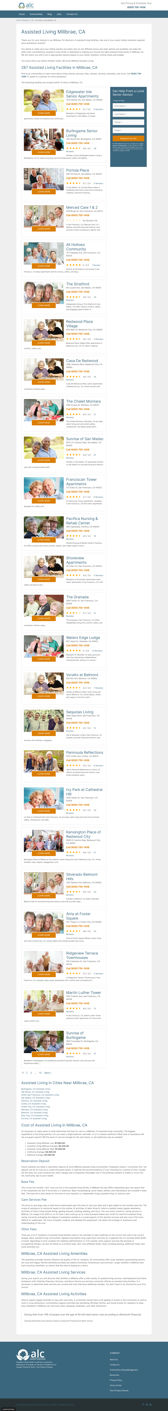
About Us (114, 1359)
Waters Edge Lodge (83, 637)
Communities (36, 14)
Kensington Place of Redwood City (83, 834)
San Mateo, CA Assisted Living (35, 1098)
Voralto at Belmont (82, 675)
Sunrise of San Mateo (84, 439)
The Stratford (77, 284)
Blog (49, 14)
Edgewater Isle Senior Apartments (82, 93)
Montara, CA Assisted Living (34, 1109)
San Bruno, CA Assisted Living (35, 1092)
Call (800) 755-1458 (77, 104)
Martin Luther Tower (83, 992)
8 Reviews (98, 765)
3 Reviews (98, 183)
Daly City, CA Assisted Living (34, 1115)
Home (22, 14)
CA (32, 20)
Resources (114, 1375)
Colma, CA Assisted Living (33, 1103)
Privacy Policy (123, 145)
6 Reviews (98, 109)
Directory (26, 20)
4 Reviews (98, 339)
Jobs (59, 14)
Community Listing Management (124, 1370)
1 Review (96, 265)
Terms (32, 1367)
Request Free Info (128, 138)
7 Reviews (98, 688)
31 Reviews (97, 650)
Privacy (25, 1367)
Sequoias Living (79, 712)
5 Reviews (98, 575)
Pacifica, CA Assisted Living (34, 1100)
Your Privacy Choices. (44, 1367)
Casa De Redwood (82, 360)
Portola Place (77, 170)
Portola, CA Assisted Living (34, 1118)
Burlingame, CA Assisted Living (35, 1089)
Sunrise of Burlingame (76, 1035)
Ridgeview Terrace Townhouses (82, 955)
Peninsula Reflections (84, 752)
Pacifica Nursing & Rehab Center (82, 520)
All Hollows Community (76, 246)
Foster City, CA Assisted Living (35, 1106)
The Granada (77, 597)
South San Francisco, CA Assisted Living (40, 1095)
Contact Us (71, 14)
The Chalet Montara (83, 401)
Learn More (44, 113)
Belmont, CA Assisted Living (34, 1112)
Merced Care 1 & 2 (82, 207)
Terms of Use (116, 1385)
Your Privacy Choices (119, 1390)
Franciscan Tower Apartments (81, 481)
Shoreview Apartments (76, 560)
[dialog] (8, 1409)
